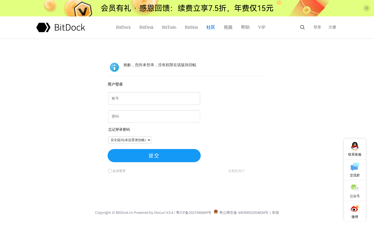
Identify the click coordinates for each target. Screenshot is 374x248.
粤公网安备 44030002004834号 (243, 212)
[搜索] (302, 27)
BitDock (123, 27)
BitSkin (191, 27)
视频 (228, 27)
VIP (261, 27)
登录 (317, 27)
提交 (154, 155)
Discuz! (159, 212)
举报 (275, 212)
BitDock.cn (125, 212)
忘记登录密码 (119, 129)
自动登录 (119, 171)
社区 (210, 27)
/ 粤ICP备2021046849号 (192, 212)
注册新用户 (236, 171)
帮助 (245, 27)
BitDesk (146, 27)
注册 (332, 27)
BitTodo (169, 27)
